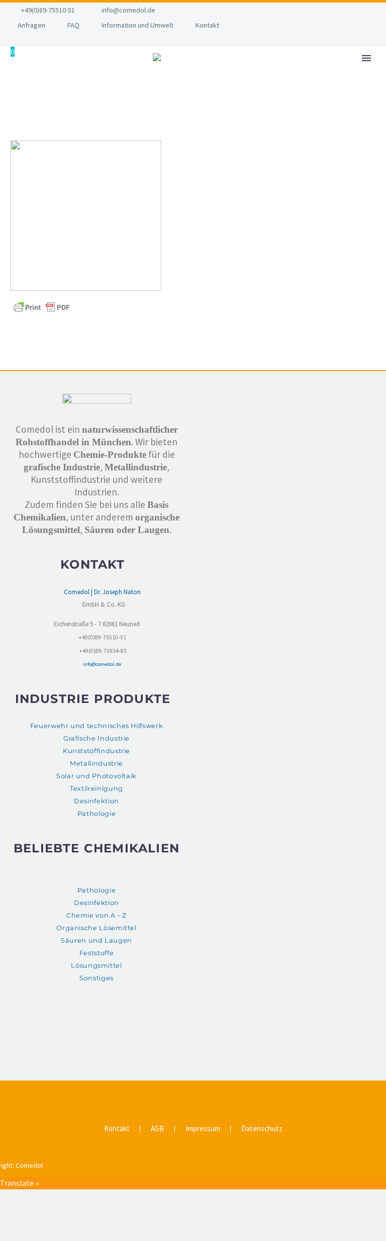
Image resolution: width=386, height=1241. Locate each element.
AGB (157, 1129)
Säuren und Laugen (96, 940)
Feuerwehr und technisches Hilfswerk (96, 726)
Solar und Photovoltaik (96, 776)
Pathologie (96, 813)
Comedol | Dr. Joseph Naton (102, 592)
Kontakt (207, 25)
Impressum (202, 1129)
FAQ (73, 25)
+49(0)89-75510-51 (48, 10)
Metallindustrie (96, 763)
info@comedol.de (128, 10)
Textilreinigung (96, 788)
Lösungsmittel (96, 965)
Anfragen (31, 25)
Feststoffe (96, 953)
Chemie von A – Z (96, 915)
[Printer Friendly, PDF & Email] (42, 306)
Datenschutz (261, 1129)
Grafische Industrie (96, 738)
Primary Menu (366, 58)
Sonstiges (96, 978)
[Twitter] (186, 1093)
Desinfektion (96, 801)
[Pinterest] (200, 1093)
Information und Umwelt (137, 25)
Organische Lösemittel (96, 928)
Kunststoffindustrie (96, 751)
